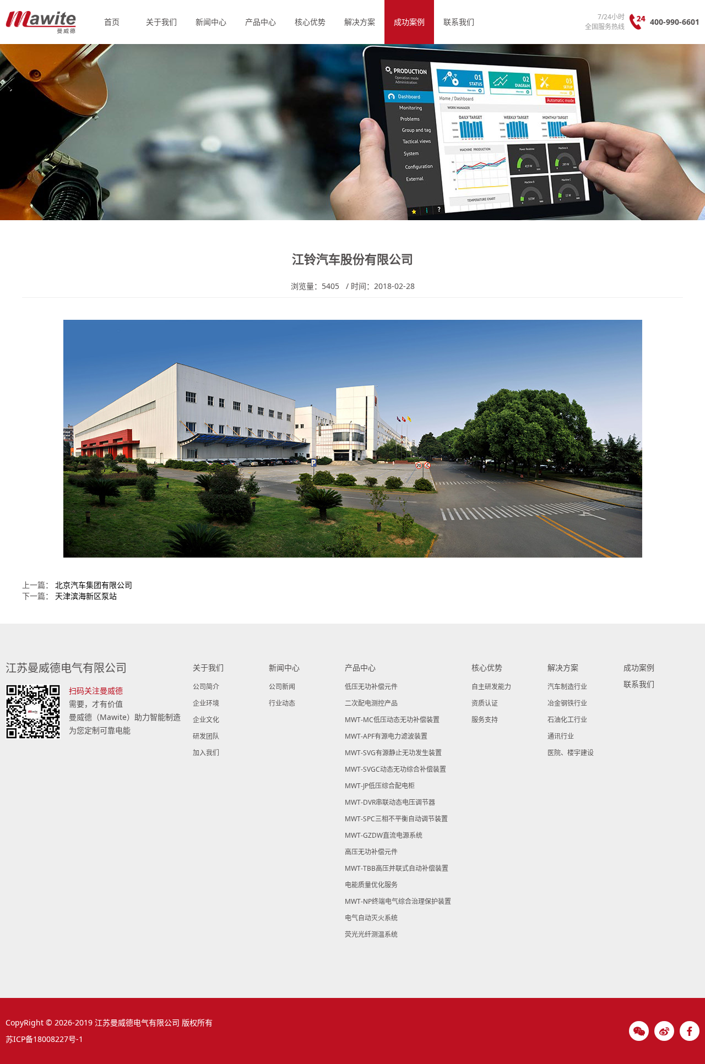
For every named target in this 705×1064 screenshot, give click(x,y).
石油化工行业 (567, 719)
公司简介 (206, 686)
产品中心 (260, 22)
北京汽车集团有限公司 (93, 585)
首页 (112, 22)
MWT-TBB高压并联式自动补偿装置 (396, 868)
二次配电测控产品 (371, 703)
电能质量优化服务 (371, 885)
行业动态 (282, 703)
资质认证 (484, 703)
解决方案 (359, 22)
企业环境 (206, 703)
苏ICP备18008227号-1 (44, 1039)
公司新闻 (282, 686)
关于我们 (161, 22)
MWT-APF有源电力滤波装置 (386, 736)
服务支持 (484, 719)
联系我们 (458, 22)
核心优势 (310, 22)
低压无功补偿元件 (371, 686)
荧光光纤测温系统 (371, 934)
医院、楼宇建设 (570, 752)
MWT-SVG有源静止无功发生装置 (393, 752)
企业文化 (206, 719)
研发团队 (206, 736)
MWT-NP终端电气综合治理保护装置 (398, 901)
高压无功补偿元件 (371, 851)
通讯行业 (560, 736)
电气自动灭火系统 (371, 918)
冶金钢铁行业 (567, 703)
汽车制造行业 (567, 686)
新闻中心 (211, 22)
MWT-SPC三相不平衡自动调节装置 (396, 818)
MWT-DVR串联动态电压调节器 (390, 802)
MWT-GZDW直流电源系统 (383, 835)
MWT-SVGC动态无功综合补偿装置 (395, 769)
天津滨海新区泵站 (86, 596)
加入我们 (206, 752)
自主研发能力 (491, 686)
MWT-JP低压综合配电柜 (380, 785)
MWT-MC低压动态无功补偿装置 (392, 719)
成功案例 (409, 22)
